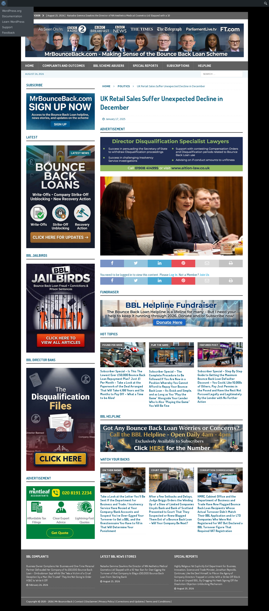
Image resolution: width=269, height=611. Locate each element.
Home (29, 65)
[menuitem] (3, 3)
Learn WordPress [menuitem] (13, 21)
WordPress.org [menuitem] (11, 10)
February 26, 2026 (38, 585)
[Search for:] (222, 73)
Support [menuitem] (7, 27)
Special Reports (145, 65)
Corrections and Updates (130, 601)
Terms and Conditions (158, 601)
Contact (78, 601)
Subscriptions (178, 65)
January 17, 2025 (115, 119)
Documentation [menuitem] (12, 16)
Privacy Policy (106, 601)
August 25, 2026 (111, 581)
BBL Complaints (37, 556)
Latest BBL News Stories (118, 556)
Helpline (204, 65)
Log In (173, 275)
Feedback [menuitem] (8, 32)
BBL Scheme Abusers (108, 65)
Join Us (204, 275)
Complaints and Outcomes (63, 65)
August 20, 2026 (185, 588)
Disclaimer (91, 601)
